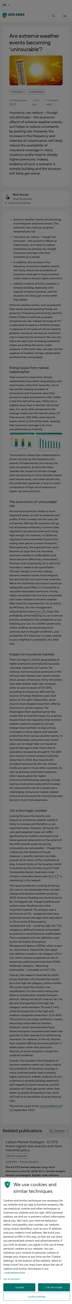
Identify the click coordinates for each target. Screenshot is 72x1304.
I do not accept (54, 1287)
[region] (36, 1240)
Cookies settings (37, 1296)
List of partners (11, 1279)
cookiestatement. (15, 1273)
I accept (19, 1287)
